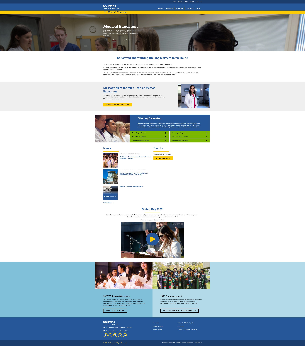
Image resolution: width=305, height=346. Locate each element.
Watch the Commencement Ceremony (178, 310)
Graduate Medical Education (180, 136)
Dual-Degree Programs (179, 133)
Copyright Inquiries (167, 342)
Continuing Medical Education (140, 140)
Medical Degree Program (139, 133)
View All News (107, 202)
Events (180, 1)
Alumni (192, 1)
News (174, 1)
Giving (186, 1)
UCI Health (181, 326)
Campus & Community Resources (187, 329)
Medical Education (117, 12)
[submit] (201, 1)
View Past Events (163, 158)
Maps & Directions (157, 326)
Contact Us (155, 323)
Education (115, 39)
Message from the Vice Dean (117, 104)
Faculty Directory (157, 329)
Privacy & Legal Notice (195, 342)
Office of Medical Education (180, 140)
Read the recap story (115, 310)
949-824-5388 (124, 331)
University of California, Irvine (186, 323)
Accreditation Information (181, 342)
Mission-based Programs (139, 136)
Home (107, 39)
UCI (197, 1)
